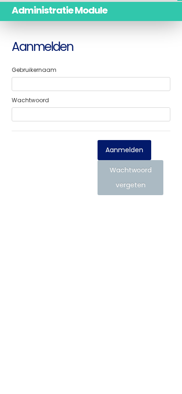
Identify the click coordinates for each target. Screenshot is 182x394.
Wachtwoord (30, 100)
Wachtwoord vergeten (131, 177)
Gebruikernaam (34, 70)
